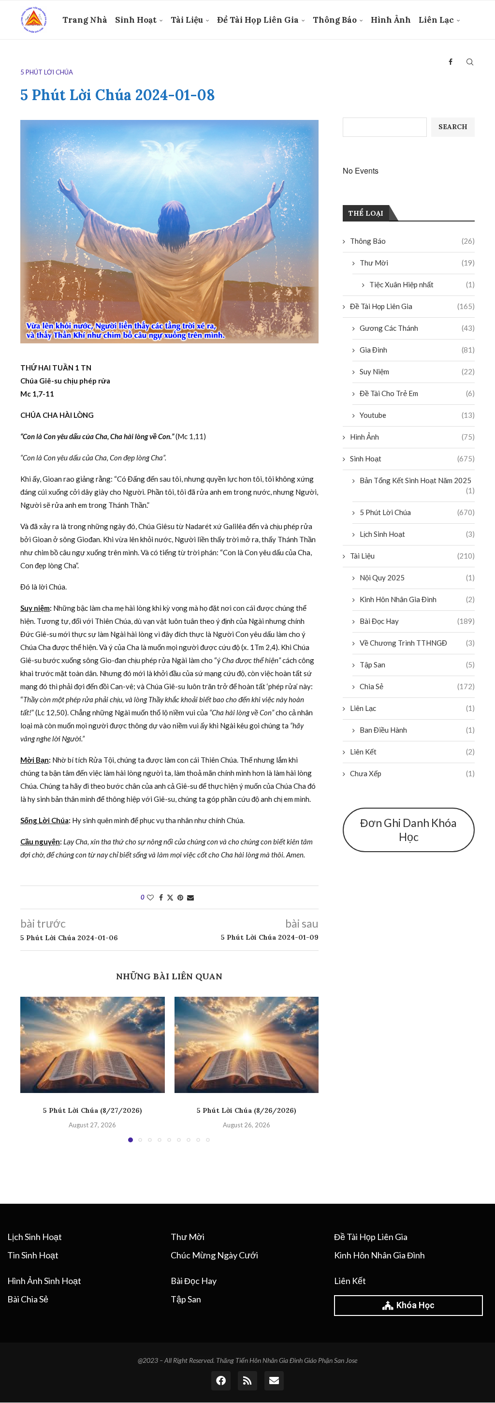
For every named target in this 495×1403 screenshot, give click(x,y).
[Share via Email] (190, 897)
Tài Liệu (187, 20)
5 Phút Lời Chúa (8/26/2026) (246, 1110)
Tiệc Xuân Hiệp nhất (422, 284)
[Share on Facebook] (161, 897)
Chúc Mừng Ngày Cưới (214, 1255)
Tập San (417, 664)
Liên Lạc (436, 20)
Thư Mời (417, 262)
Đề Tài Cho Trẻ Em (417, 393)
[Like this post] (150, 897)
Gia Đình (417, 349)
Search (452, 126)
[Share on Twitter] (170, 897)
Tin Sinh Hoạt (32, 1255)
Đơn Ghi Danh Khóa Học (408, 829)
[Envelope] (274, 1380)
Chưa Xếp (412, 773)
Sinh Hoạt (136, 20)
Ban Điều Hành (417, 729)
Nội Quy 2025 (417, 577)
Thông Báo (335, 20)
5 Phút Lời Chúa (417, 512)
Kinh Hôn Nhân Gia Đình (417, 599)
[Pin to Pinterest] (180, 897)
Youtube (417, 415)
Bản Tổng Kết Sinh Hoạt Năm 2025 (417, 481)
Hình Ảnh (391, 20)
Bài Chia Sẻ (27, 1299)
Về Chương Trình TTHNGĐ (417, 642)
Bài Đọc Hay (417, 621)
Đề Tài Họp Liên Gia (258, 20)
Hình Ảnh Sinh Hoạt (44, 1280)
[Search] (470, 62)
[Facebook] (450, 62)
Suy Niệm (417, 371)
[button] (33, 1069)
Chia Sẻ (417, 686)
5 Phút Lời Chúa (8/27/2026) (92, 1110)
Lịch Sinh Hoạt (417, 534)
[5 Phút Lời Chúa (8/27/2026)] (92, 1045)
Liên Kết (412, 751)
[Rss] (247, 1380)
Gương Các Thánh (417, 328)
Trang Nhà (84, 20)
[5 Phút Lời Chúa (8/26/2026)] (247, 1045)
